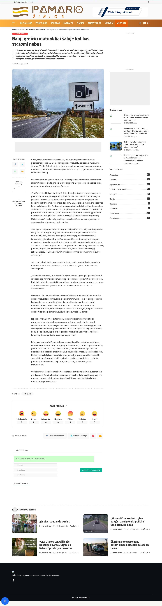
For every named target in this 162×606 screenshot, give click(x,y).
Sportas (113, 204)
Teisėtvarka (20, 34)
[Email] (22, 171)
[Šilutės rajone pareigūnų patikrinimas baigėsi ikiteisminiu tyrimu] (95, 547)
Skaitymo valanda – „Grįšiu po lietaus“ (18, 203)
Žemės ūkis (115, 218)
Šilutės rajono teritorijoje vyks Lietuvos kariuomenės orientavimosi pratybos (136, 157)
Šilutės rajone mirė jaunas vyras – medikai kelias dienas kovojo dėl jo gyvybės (136, 117)
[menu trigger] (15, 23)
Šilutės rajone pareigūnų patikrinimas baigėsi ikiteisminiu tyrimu (130, 545)
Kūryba (113, 194)
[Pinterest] (93, 436)
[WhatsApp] (15, 171)
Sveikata (113, 208)
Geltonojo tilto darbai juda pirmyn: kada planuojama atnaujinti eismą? (135, 144)
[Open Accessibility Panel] (5, 601)
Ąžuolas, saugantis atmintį (54, 521)
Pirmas (28, 394)
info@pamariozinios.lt (23, 2)
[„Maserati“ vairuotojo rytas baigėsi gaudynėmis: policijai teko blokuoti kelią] (95, 523)
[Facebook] (148, 2)
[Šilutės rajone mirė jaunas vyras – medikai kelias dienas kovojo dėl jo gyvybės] (116, 119)
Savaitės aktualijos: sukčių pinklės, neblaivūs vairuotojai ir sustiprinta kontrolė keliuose (136, 131)
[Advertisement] (58, 147)
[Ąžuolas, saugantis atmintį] (24, 523)
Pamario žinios (45, 526)
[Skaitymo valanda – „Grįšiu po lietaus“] (19, 193)
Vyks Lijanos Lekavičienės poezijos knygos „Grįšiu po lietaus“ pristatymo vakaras (55, 545)
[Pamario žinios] (52, 12)
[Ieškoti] (148, 23)
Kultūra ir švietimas (118, 189)
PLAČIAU (73, 526)
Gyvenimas (115, 184)
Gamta (113, 179)
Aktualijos (114, 175)
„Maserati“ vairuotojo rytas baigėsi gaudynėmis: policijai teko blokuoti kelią (127, 521)
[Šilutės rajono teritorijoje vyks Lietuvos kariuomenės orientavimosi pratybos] (116, 159)
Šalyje (112, 199)
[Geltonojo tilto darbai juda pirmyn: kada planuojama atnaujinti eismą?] (116, 146)
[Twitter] (22, 164)
